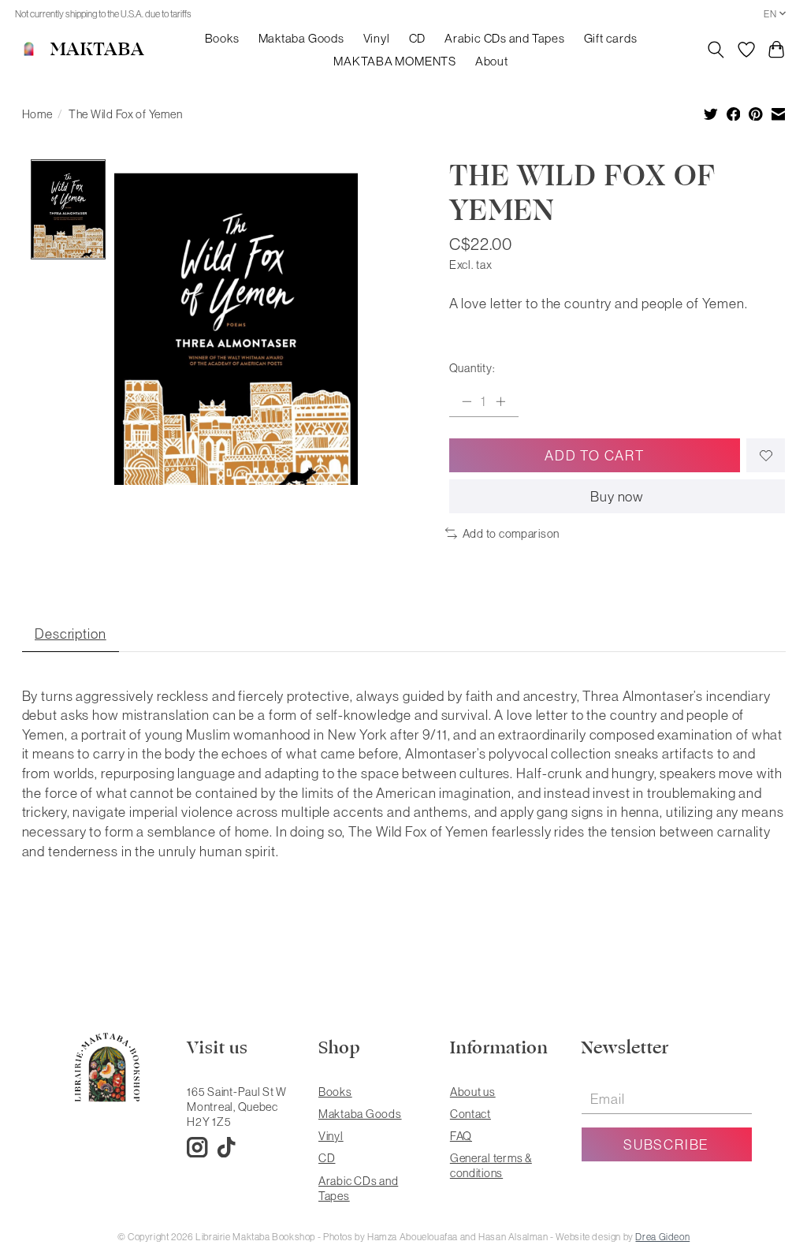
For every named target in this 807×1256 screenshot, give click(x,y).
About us (473, 1091)
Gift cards (611, 38)
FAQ (461, 1135)
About (491, 61)
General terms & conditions (491, 1165)
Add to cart (594, 455)
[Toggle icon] (715, 49)
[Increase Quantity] (500, 401)
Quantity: (472, 367)
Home (37, 113)
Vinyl (376, 38)
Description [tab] (70, 633)
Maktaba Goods (301, 38)
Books (222, 38)
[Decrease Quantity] (467, 401)
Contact (470, 1113)
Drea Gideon (662, 1237)
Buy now (617, 496)
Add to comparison (511, 533)
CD (417, 38)
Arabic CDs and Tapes (504, 38)
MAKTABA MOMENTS (394, 61)
